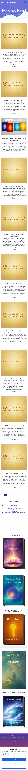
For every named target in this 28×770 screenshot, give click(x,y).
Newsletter (14, 511)
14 (19, 495)
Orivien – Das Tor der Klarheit (14, 379)
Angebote (15, 507)
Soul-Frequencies (8, 2)
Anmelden (15, 504)
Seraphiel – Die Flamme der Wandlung (14, 331)
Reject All (14, 767)
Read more (14, 66)
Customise (14, 763)
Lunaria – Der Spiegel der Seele (14, 283)
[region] (14, 758)
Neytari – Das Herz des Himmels (14, 425)
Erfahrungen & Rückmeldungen (15, 508)
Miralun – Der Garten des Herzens (14, 100)
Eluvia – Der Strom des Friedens (14, 186)
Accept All (14, 759)
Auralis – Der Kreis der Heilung (14, 473)
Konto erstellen (14, 505)
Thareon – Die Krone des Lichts (14, 52)
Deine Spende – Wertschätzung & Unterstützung (14, 512)
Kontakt (14, 509)
